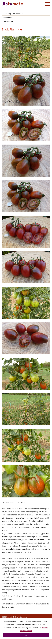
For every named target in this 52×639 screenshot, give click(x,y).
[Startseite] (12, 4)
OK (26, 635)
